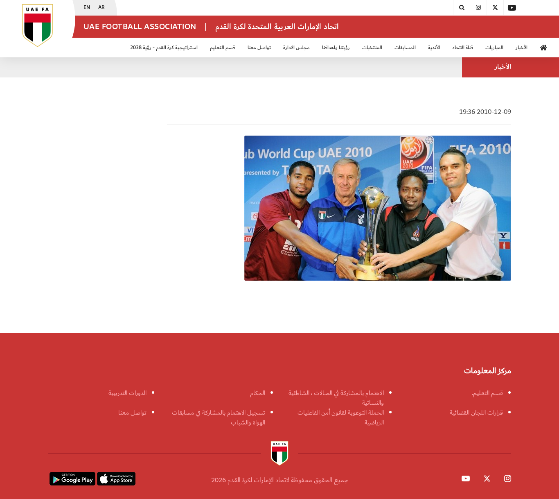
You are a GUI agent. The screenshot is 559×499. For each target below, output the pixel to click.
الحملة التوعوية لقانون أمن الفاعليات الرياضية (341, 417)
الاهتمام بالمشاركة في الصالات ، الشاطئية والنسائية (336, 398)
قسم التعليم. (487, 393)
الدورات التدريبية (127, 393)
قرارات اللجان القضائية (476, 412)
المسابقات (405, 47)
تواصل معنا (132, 412)
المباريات (494, 47)
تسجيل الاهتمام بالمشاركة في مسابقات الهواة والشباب (218, 417)
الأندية (434, 47)
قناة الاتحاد (462, 47)
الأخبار (521, 47)
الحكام (257, 393)
